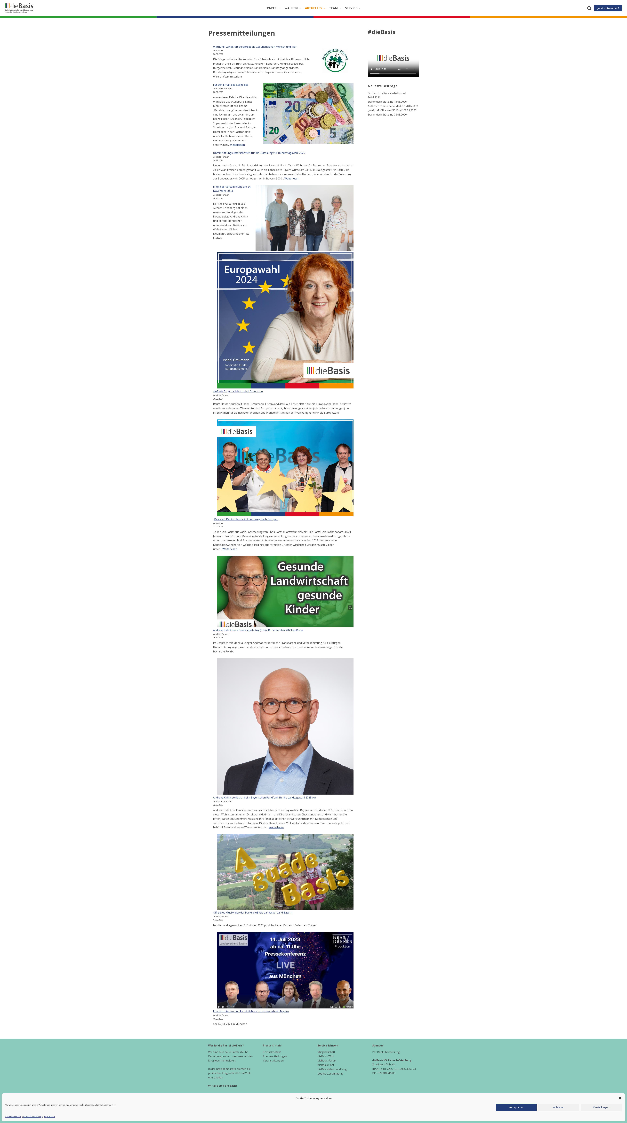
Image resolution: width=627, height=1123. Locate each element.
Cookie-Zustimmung (330, 1073)
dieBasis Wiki (326, 1056)
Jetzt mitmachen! (608, 8)
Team (333, 8)
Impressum (49, 1116)
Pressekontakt (272, 1052)
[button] (620, 1098)
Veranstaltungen (273, 1060)
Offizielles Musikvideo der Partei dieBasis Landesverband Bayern (252, 912)
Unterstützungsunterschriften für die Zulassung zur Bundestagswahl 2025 (259, 153)
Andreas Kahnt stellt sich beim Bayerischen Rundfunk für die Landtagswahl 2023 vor (264, 797)
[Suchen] (589, 8)
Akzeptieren (516, 1107)
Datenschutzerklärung (32, 1116)
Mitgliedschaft (326, 1052)
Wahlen (291, 8)
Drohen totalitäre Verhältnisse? (387, 93)
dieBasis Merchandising (332, 1069)
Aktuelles (313, 8)
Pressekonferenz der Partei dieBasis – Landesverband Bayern (251, 1011)
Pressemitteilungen (275, 1056)
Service (351, 8)
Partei (272, 8)
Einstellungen (601, 1107)
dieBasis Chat (326, 1065)
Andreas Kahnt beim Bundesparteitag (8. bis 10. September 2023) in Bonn (258, 630)
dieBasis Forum (327, 1060)
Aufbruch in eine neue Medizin (386, 106)
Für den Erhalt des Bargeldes (230, 84)
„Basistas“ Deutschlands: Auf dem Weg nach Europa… (245, 519)
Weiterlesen (237, 145)
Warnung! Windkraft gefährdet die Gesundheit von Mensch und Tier (255, 46)
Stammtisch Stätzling (380, 101)
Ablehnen (558, 1107)
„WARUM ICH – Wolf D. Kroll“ (385, 110)
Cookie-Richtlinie (13, 1116)
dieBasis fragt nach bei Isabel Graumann (238, 391)
